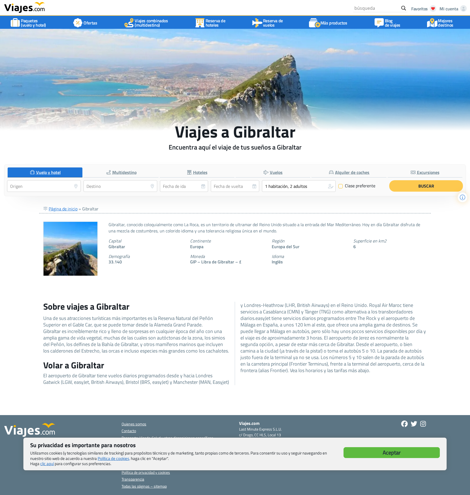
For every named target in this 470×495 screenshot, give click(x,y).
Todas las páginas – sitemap (144, 486)
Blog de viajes (392, 22)
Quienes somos (134, 424)
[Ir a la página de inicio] (24, 7)
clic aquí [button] (47, 463)
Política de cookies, (114, 458)
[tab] (45, 172)
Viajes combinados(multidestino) (151, 22)
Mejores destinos (445, 22)
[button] (299, 186)
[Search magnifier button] (403, 8)
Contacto (129, 431)
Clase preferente (357, 185)
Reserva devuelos (273, 22)
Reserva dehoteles (215, 22)
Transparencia (133, 479)
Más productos (333, 23)
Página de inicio (63, 209)
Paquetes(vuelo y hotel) (33, 22)
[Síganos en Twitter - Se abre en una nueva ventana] (414, 423)
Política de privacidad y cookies (146, 472)
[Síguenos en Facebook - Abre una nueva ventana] (404, 423)
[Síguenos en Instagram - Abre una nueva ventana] (423, 423)
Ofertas (90, 23)
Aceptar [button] (392, 452)
